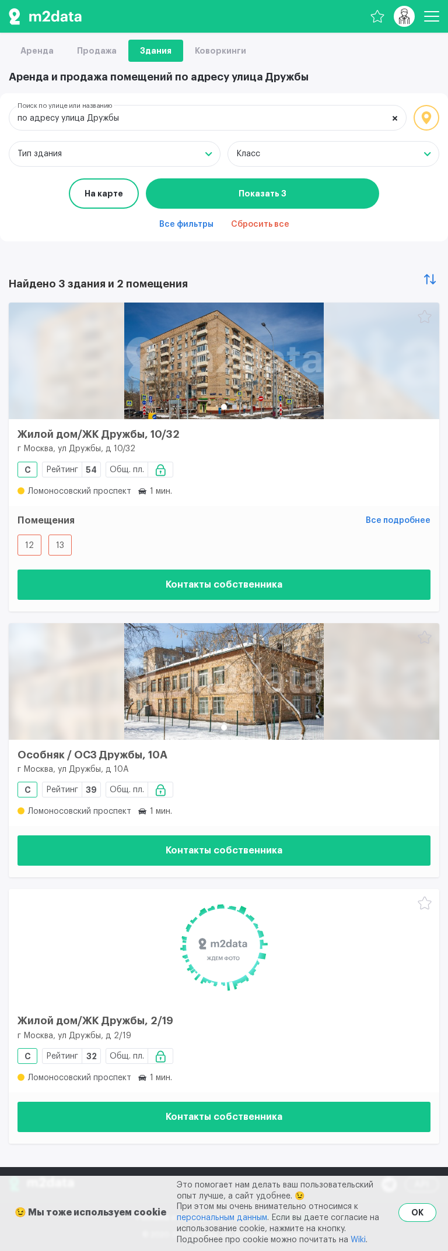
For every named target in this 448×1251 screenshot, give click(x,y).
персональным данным (222, 1218)
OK (417, 1212)
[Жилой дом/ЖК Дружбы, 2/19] (224, 947)
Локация (426, 118)
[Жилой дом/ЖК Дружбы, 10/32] (224, 361)
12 (29, 546)
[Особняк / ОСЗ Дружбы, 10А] (224, 681)
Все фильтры (186, 224)
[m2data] (45, 16)
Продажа (97, 51)
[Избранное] (377, 16)
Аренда (37, 51)
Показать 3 (262, 193)
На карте (104, 193)
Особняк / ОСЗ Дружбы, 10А (92, 755)
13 (60, 546)
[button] (224, 407)
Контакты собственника (224, 584)
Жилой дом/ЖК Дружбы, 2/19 (95, 1020)
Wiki (358, 1240)
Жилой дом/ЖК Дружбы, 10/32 (99, 434)
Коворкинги (220, 51)
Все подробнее (398, 520)
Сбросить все (260, 224)
